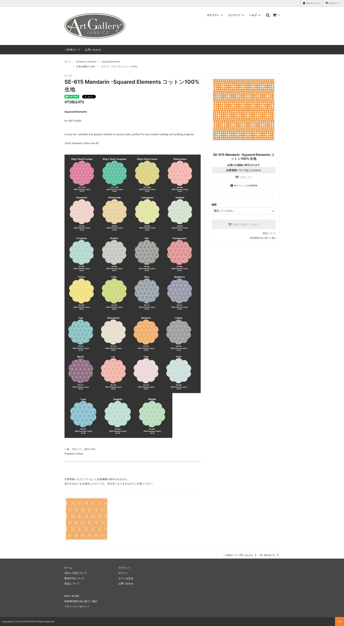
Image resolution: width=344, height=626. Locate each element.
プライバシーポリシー (77, 606)
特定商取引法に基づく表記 (263, 238)
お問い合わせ (93, 49)
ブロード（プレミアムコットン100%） (120, 66)
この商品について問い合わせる (238, 555)
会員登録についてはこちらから (243, 170)
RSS (66, 595)
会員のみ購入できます (246, 224)
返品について (269, 233)
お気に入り (245, 177)
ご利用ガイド (72, 49)
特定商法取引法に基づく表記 (80, 601)
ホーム (67, 61)
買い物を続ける (268, 555)
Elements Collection (86, 61)
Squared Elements (111, 61)
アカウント (311, 3)
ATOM (75, 595)
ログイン (333, 3)
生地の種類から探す (86, 66)
